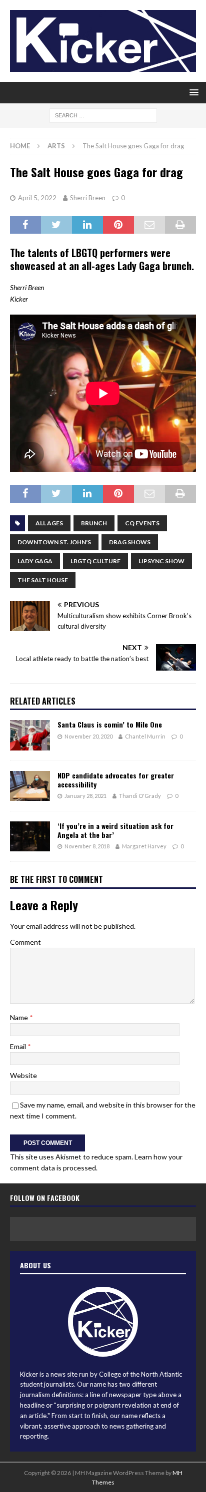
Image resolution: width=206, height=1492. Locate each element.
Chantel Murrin (145, 736)
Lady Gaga (35, 561)
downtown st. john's (54, 542)
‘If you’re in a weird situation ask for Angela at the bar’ (116, 830)
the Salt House (43, 580)
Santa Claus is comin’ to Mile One (110, 724)
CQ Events (142, 523)
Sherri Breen (88, 198)
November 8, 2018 (87, 846)
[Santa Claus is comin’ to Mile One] (30, 735)
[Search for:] (103, 114)
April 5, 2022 (37, 198)
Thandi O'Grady (140, 795)
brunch (94, 523)
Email (19, 1046)
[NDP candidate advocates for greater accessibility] (30, 786)
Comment (25, 942)
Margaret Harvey (144, 846)
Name (20, 1017)
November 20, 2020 (88, 736)
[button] (192, 92)
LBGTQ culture (95, 561)
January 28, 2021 (85, 795)
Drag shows (129, 542)
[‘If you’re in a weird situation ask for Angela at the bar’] (30, 836)
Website (23, 1075)
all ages (49, 523)
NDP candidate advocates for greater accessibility (116, 779)
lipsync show (161, 561)
